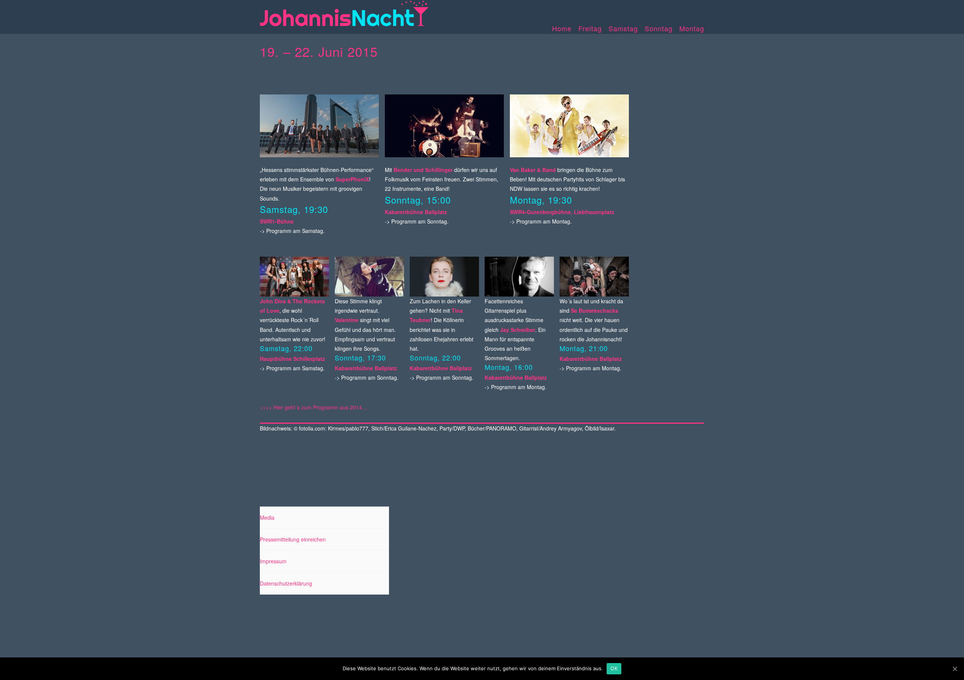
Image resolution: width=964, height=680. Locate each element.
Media (267, 517)
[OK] (954, 668)
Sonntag (659, 28)
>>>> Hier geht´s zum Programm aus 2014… (313, 407)
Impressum (273, 561)
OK (614, 668)
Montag (691, 28)
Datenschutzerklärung (286, 583)
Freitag (590, 28)
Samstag (623, 28)
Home (562, 28)
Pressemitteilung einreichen (293, 539)
